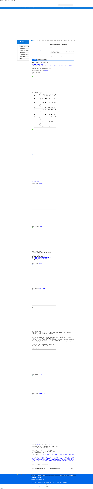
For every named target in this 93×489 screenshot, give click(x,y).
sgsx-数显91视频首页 (23, 56)
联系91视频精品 (71, 475)
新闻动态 (44, 475)
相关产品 (39, 59)
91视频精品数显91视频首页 (24, 54)
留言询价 (44, 59)
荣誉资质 (60, 475)
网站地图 (1, 488)
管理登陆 (67, 482)
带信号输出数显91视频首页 (24, 50)
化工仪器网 (64, 482)
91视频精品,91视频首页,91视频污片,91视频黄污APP (7, 0)
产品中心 (49, 475)
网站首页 (33, 475)
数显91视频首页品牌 (23, 52)
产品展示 (43, 40)
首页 (40, 40)
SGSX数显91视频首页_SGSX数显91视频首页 (50, 40)
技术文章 (55, 475)
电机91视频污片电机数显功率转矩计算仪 (55, 468)
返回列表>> (72, 468)
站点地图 (58, 482)
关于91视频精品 (39, 475)
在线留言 (65, 475)
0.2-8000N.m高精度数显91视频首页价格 (40, 468)
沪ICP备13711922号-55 (49, 482)
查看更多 (21, 58)
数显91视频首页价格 (23, 48)
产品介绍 (34, 59)
